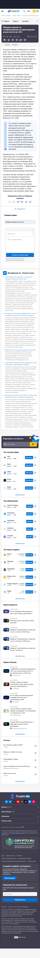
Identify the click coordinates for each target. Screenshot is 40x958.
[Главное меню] (2, 11)
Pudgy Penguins (12, 583)
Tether (15, 44)
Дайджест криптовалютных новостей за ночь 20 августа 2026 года (22, 640)
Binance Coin (11, 576)
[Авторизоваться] (38, 11)
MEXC (9, 472)
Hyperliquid (11, 569)
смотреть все (20, 494)
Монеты (4, 807)
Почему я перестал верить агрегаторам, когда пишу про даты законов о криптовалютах (21, 684)
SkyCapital (10, 520)
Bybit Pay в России (9, 773)
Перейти (30, 506)
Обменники (5, 816)
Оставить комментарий (20, 255)
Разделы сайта (6, 821)
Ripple (9, 591)
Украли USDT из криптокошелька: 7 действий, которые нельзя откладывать (22, 724)
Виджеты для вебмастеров (9, 858)
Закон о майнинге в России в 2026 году (16, 766)
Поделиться (37, 21)
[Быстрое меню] (34, 11)
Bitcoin (9, 554)
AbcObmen (11, 513)
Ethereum (10, 561)
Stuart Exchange (12, 505)
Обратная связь (10, 855)
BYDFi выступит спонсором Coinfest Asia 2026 (20, 350)
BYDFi (9, 479)
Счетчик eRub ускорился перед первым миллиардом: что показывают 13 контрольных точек (23, 711)
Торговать (29, 457)
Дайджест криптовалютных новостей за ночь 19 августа (22, 649)
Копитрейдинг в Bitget (10, 759)
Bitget (9, 487)
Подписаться (20, 900)
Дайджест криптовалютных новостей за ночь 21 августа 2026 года (22, 631)
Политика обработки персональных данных (13, 861)
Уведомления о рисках (24, 858)
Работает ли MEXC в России (12, 752)
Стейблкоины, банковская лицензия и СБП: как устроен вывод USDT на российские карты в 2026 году (22, 671)
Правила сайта (31, 861)
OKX (8, 456)
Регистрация (10, 878)
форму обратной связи (18, 833)
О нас (3, 855)
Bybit (8, 44)
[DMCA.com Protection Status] (20, 937)
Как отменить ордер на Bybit (13, 745)
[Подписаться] (33, 444)
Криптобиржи (6, 811)
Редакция (19, 855)
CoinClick (10, 535)
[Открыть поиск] (24, 11)
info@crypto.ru (5, 834)
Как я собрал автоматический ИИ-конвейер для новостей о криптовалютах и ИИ (21, 697)
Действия (29, 555)
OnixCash (10, 528)
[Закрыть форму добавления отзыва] (33, 229)
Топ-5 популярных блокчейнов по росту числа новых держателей (21, 612)
